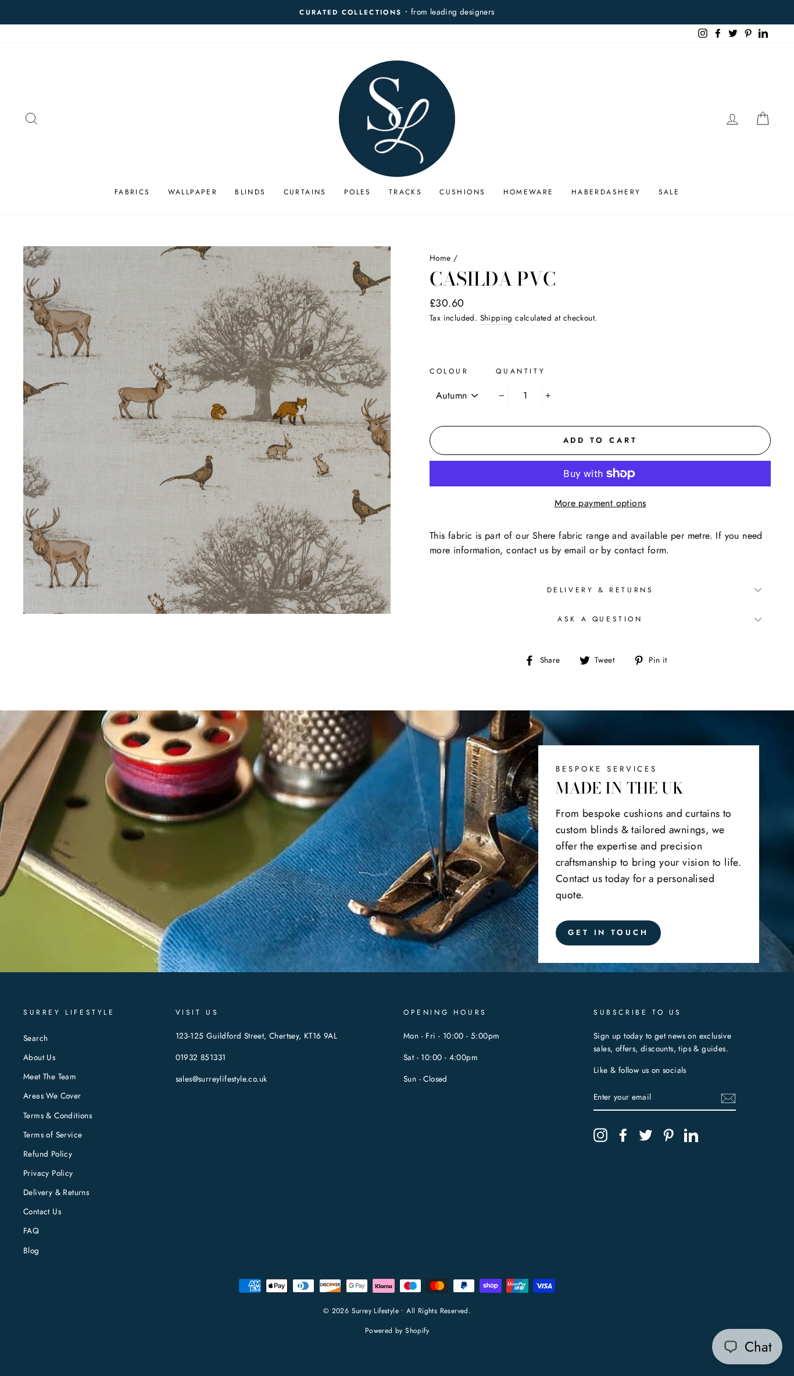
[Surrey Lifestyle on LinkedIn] (691, 1135)
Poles (357, 192)
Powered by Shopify (397, 1330)
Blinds (250, 192)
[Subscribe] (728, 1097)
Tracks (405, 192)
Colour (449, 371)
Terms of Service (52, 1134)
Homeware (528, 192)
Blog (31, 1250)
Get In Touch (608, 932)
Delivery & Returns (600, 590)
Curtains (305, 192)
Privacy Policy (48, 1173)
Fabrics (133, 192)
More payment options (600, 503)
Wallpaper (193, 192)
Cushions (462, 192)
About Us (39, 1057)
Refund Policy (47, 1154)
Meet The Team (49, 1076)
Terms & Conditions (57, 1115)
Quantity (520, 371)
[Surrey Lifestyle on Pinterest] (668, 1135)
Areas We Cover (52, 1095)
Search (35, 1038)
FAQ (31, 1230)
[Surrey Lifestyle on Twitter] (646, 1135)
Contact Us (42, 1211)
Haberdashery (606, 192)
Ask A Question (599, 619)
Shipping (496, 317)
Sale (669, 192)
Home (440, 258)
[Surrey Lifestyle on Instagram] (600, 1135)
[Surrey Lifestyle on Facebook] (623, 1135)
